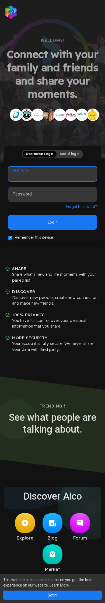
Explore (25, 538)
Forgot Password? (81, 206)
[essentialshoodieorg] (93, 115)
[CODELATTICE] (16, 115)
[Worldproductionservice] (82, 115)
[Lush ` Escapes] (38, 115)
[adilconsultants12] (71, 115)
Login (53, 222)
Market (52, 569)
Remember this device (34, 237)
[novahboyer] (49, 115)
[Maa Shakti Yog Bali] (26, 115)
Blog (53, 538)
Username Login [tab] (39, 154)
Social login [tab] (69, 154)
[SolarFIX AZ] (60, 115)
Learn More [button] (59, 585)
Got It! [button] (52, 595)
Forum (80, 538)
